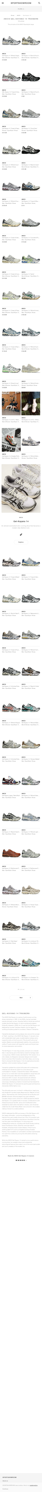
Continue (5, 1489)
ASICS (18, 15)
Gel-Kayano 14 (27, 15)
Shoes (12, 15)
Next (21, 997)
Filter (21, 9)
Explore (21, 542)
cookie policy (34, 1485)
